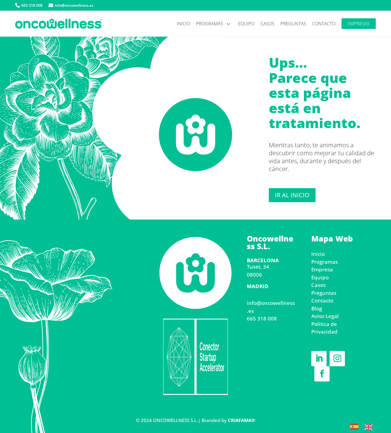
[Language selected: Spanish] (364, 425)
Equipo (320, 277)
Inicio (318, 253)
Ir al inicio (292, 195)
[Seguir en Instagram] (337, 358)
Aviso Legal (325, 316)
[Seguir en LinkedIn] (319, 358)
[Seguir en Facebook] (322, 373)
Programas (324, 261)
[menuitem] (28, 5)
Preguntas (323, 292)
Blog (316, 308)
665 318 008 (262, 318)
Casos (318, 284)
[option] (370, 426)
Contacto (322, 300)
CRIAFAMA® (241, 420)
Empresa (322, 269)
